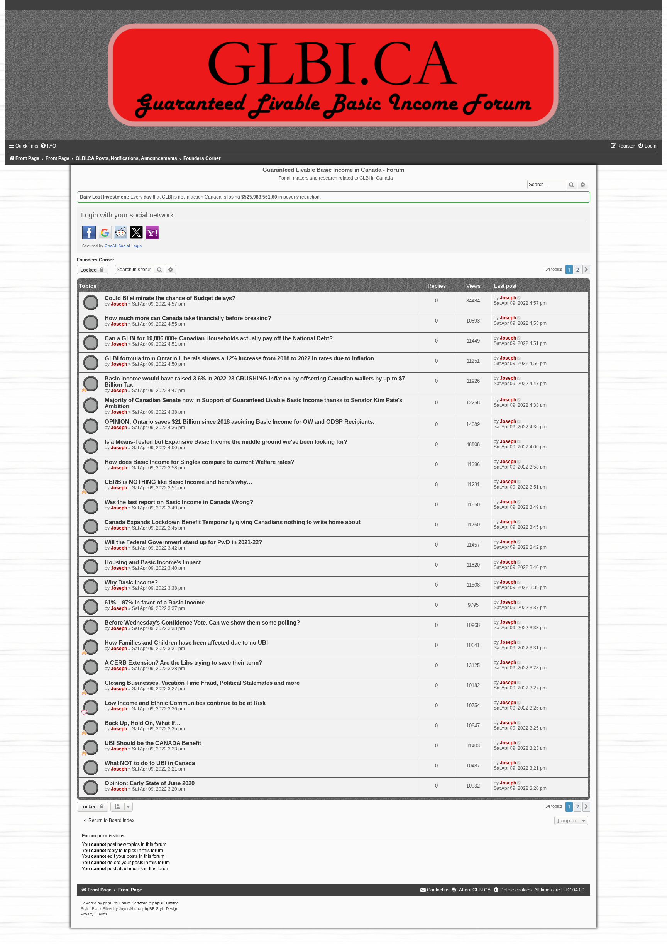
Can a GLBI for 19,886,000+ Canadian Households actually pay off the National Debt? (219, 338)
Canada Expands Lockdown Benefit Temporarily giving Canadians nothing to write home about (233, 522)
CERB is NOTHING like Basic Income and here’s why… (178, 482)
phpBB (109, 903)
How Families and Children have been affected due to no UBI (186, 643)
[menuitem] (48, 146)
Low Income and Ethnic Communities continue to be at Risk (185, 703)
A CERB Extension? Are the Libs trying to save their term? (183, 663)
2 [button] (577, 269)
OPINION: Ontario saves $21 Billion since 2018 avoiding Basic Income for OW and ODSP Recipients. (239, 422)
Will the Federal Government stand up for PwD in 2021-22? (183, 542)
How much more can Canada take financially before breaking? (188, 318)
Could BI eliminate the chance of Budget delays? (170, 298)
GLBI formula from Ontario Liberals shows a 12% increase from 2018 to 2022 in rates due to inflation (239, 358)
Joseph (119, 304)
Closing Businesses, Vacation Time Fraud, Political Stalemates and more (202, 683)
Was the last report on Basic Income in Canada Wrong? (179, 502)
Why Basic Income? (131, 582)
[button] (586, 269)
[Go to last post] (519, 298)
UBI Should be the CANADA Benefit (153, 743)
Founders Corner (95, 260)
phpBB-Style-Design (160, 909)
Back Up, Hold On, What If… (143, 723)
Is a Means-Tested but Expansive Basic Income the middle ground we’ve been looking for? (226, 442)
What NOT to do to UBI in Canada (150, 763)
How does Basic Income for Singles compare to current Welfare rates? (199, 462)
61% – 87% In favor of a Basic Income (155, 602)
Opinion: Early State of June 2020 (150, 783)
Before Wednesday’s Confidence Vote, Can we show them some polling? (202, 623)
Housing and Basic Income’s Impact (153, 562)
